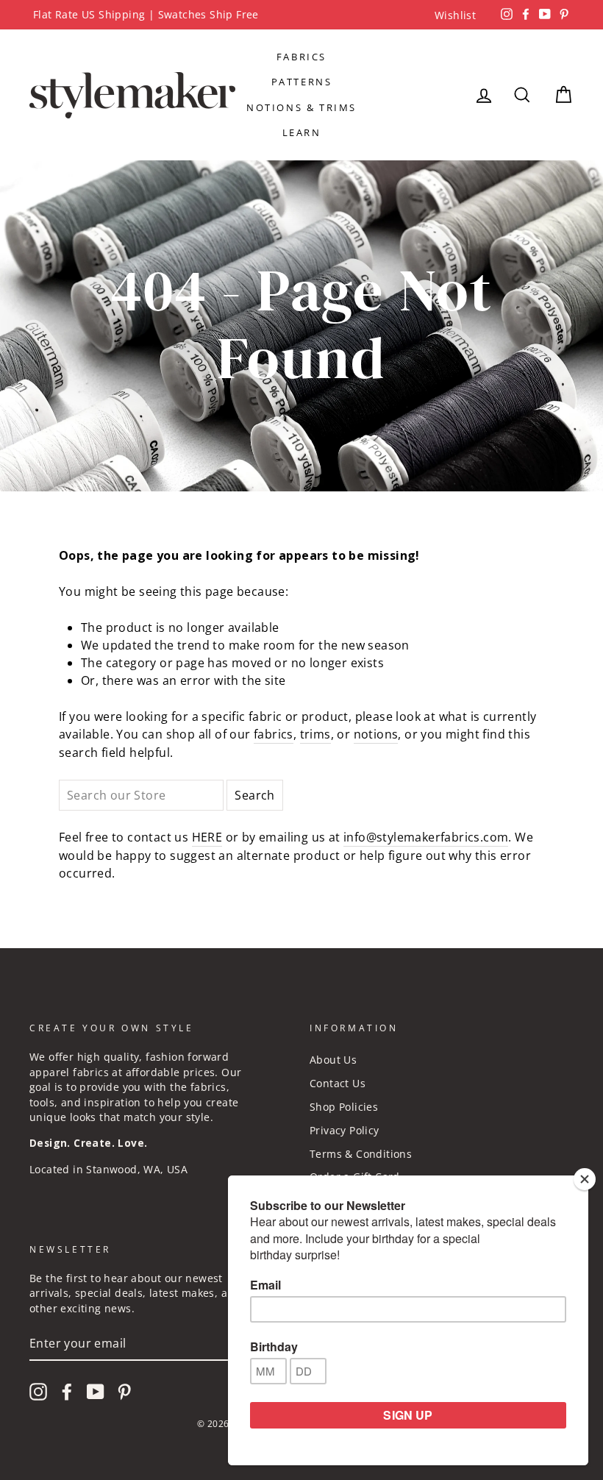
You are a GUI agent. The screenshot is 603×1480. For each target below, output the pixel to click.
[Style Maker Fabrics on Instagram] (38, 1392)
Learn (301, 132)
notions (376, 734)
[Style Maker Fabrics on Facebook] (67, 1392)
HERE (207, 837)
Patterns (301, 81)
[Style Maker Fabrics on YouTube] (95, 1392)
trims (315, 734)
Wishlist (455, 15)
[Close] (585, 1179)
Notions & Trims (301, 107)
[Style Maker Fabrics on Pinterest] (124, 1392)
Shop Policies (344, 1107)
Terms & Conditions (361, 1154)
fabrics (273, 734)
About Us (333, 1060)
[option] (301, 14)
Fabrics (301, 56)
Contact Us (337, 1083)
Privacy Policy (344, 1130)
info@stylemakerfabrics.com (425, 837)
